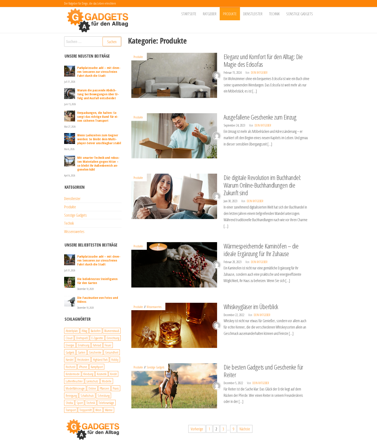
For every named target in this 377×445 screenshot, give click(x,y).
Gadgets (70, 352)
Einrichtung (113, 338)
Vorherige (197, 428)
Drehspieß (82, 338)
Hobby (114, 359)
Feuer (108, 345)
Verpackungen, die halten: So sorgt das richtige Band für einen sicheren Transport (97, 116)
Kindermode (73, 374)
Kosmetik (101, 374)
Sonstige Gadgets (299, 13)
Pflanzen (104, 388)
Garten (81, 352)
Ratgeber (209, 13)
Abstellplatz (72, 331)
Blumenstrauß (111, 331)
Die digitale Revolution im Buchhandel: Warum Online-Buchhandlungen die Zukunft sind (262, 185)
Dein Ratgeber (259, 72)
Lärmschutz (92, 381)
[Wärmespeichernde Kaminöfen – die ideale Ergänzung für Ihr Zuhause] (174, 264)
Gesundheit (111, 352)
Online (92, 388)
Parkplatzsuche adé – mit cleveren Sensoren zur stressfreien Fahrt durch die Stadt (98, 71)
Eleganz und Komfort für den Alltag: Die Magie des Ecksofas (263, 60)
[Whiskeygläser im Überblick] (174, 324)
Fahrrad (97, 345)
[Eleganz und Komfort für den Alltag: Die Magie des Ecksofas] (174, 74)
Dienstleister (252, 13)
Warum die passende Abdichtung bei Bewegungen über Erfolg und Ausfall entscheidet (98, 94)
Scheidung (104, 395)
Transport (71, 410)
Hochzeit (70, 367)
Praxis (116, 388)
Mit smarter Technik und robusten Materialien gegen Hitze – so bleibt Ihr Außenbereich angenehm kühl (98, 163)
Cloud (69, 338)
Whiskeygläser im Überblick (251, 306)
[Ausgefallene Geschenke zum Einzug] (174, 135)
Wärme (109, 410)
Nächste (245, 428)
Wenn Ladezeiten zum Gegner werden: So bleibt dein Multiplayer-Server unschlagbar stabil (99, 139)
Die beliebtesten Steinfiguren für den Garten (97, 281)
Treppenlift (85, 410)
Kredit (113, 374)
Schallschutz (87, 395)
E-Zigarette (97, 338)
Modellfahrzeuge (75, 388)
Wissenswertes (154, 307)
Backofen (96, 331)
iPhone (83, 367)
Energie (70, 345)
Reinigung (71, 395)
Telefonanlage (106, 402)
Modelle (106, 381)
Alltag (84, 331)
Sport (80, 402)
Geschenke (95, 352)
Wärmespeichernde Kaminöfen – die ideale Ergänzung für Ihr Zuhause (261, 249)
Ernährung (83, 345)
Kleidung (88, 374)
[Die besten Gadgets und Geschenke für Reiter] (174, 385)
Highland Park (100, 359)
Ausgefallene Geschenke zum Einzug (260, 117)
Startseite (188, 13)
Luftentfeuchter (74, 381)
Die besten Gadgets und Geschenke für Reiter (263, 371)
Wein (98, 410)
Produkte (230, 13)
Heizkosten (83, 359)
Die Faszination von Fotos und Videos (97, 299)
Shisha (69, 402)
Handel (70, 359)
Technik (274, 13)
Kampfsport (97, 367)
